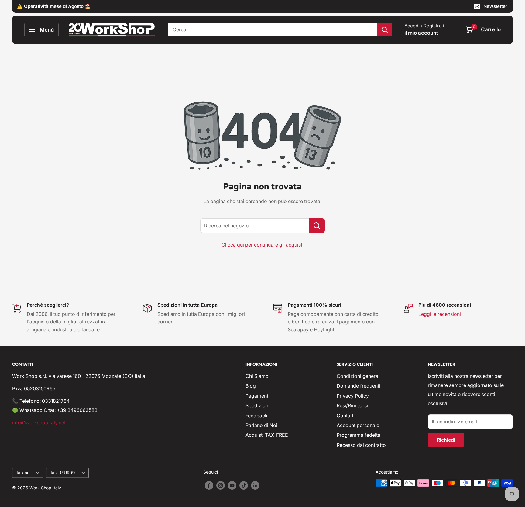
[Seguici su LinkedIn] (255, 485)
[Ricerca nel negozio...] (317, 225)
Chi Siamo (257, 376)
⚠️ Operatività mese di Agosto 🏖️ (54, 6)
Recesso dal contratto (361, 445)
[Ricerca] (384, 29)
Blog (250, 386)
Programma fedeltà (358, 435)
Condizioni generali (359, 376)
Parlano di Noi (261, 425)
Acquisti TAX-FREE (266, 435)
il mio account (421, 33)
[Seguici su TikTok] (243, 485)
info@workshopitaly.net (39, 422)
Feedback (256, 415)
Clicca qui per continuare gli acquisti (262, 245)
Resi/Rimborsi (352, 405)
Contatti (346, 415)
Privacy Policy (353, 396)
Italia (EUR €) (62, 472)
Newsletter (495, 6)
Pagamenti (257, 396)
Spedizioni (257, 405)
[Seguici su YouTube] (232, 485)
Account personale (358, 425)
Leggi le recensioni (439, 314)
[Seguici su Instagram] (220, 485)
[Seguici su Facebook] (209, 485)
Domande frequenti (358, 386)
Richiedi (446, 440)
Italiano (22, 472)
